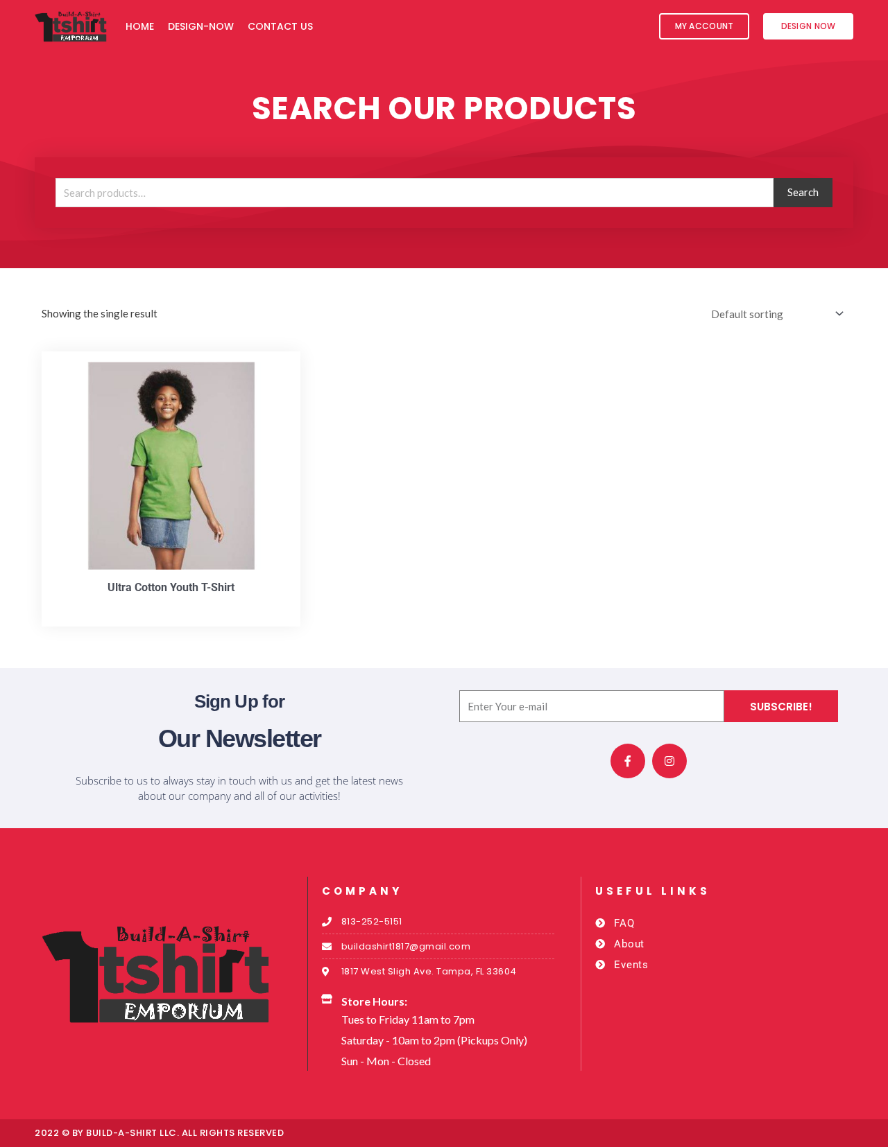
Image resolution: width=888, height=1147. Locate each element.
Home (140, 26)
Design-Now (201, 26)
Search (803, 192)
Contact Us (280, 26)
